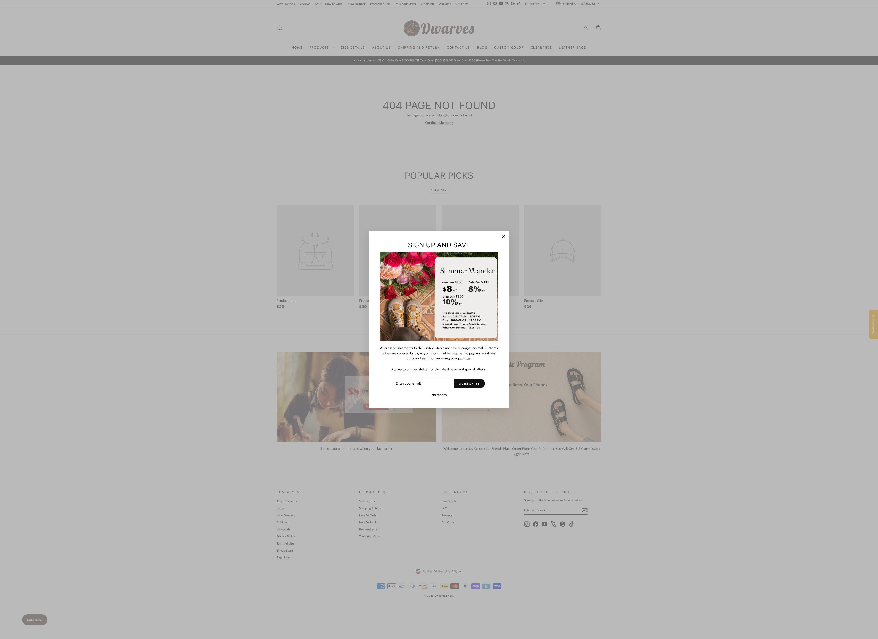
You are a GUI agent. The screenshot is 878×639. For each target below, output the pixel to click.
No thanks (439, 395)
